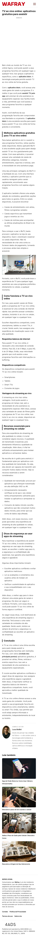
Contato (5, 912)
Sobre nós (18, 916)
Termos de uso (7, 916)
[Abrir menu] (34, 4)
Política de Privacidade (18, 912)
